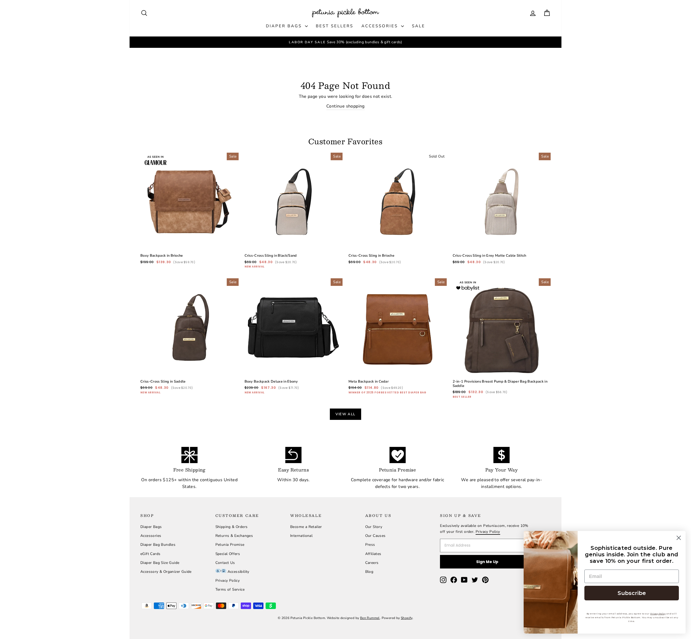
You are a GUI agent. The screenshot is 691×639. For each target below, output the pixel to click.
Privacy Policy (227, 580)
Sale (418, 26)
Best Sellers (334, 26)
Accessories (380, 26)
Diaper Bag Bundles (157, 544)
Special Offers (227, 553)
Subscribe (632, 593)
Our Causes (375, 535)
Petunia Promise (230, 544)
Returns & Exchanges (234, 535)
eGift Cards (150, 553)
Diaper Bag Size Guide (159, 562)
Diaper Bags (285, 26)
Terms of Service (230, 589)
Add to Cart (189, 230)
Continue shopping (345, 106)
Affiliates (373, 553)
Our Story (373, 526)
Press (370, 544)
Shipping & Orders (231, 526)
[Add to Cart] (230, 242)
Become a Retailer (306, 526)
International (301, 535)
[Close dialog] (678, 538)
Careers (372, 562)
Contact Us (225, 562)
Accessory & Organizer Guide (166, 571)
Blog (369, 571)
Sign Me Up (487, 561)
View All (345, 414)
